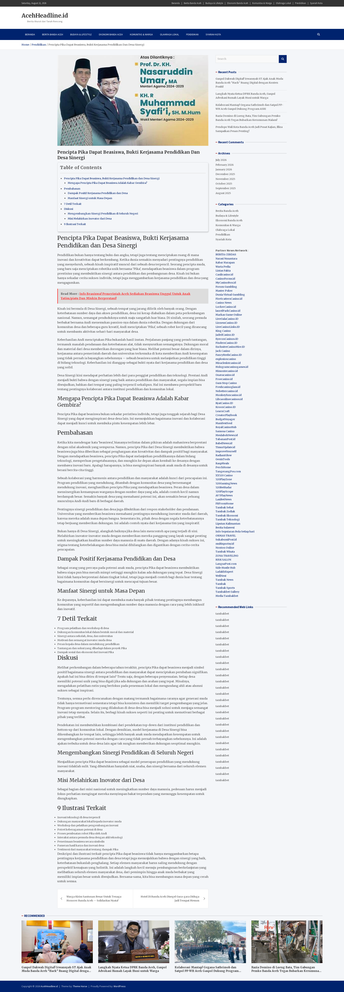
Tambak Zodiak (225, 511)
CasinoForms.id (225, 278)
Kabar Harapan (225, 262)
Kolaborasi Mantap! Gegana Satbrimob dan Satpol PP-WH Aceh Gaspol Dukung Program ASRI (207, 971)
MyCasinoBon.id (226, 282)
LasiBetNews (223, 499)
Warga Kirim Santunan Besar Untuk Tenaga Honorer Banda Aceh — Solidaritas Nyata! (93, 898)
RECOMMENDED (34, 916)
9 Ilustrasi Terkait (75, 224)
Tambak (221, 583)
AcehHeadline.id (45, 15)
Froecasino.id (224, 379)
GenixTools (223, 459)
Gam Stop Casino (226, 383)
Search (283, 59)
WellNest (221, 575)
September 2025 (226, 188)
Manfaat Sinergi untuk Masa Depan (90, 198)
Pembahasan (72, 188)
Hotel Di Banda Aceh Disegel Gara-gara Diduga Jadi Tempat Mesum (170, 898)
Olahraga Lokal (283, 3)
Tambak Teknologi (228, 519)
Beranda (176, 3)
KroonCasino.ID (226, 407)
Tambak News (224, 579)
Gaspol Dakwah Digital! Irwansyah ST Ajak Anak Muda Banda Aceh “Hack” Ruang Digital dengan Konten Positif (249, 82)
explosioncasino (226, 359)
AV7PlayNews (224, 495)
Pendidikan (300, 3)
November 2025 (225, 179)
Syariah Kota (316, 3)
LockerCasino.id (226, 306)
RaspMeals (222, 463)
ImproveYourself (226, 451)
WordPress (120, 986)
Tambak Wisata (225, 551)
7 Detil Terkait (72, 204)
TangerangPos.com (228, 471)
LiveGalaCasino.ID (227, 318)
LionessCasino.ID (226, 322)
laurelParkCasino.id (228, 310)
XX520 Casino (224, 475)
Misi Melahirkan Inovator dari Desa (90, 218)
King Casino (223, 330)
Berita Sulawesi (225, 527)
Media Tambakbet (227, 595)
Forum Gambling (226, 286)
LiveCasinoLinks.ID (228, 327)
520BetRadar (224, 487)
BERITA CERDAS (226, 254)
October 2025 (224, 183)
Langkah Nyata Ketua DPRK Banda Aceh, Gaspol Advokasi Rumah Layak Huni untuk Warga (132, 969)
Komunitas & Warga (262, 3)
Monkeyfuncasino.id (229, 395)
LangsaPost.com (226, 563)
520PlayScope (224, 491)
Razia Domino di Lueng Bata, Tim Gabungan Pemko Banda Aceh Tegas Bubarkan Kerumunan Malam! (286, 971)
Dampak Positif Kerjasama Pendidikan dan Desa (98, 193)
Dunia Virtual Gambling (230, 294)
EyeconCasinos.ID (227, 339)
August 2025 (223, 193)
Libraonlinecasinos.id (229, 399)
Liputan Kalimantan (228, 523)
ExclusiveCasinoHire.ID (230, 346)
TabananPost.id (225, 439)
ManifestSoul (224, 423)
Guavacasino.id (225, 375)
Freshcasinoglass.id (228, 387)
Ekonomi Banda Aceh (237, 3)
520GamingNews (226, 483)
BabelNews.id (224, 443)
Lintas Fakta (223, 270)
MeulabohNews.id (227, 435)
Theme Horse (80, 986)
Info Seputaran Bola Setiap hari (235, 531)
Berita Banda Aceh (192, 3)
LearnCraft (223, 411)
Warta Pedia (223, 266)
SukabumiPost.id (226, 539)
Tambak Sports (225, 587)
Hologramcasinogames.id (232, 367)
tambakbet (222, 613)
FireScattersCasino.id (229, 298)
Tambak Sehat (224, 507)
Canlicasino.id (224, 274)
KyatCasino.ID (224, 403)
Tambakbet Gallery (227, 591)
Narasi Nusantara (226, 258)
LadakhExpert (224, 571)
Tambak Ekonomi (227, 515)
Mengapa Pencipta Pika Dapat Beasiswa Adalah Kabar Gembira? (107, 183)
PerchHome (223, 467)
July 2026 (221, 160)
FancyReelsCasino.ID (229, 354)
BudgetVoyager (225, 419)
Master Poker (224, 290)
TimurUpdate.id (225, 447)
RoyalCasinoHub (226, 427)
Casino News (223, 302)
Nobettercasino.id (227, 391)
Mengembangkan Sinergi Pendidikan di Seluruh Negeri (103, 213)
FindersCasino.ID (226, 342)
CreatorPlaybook (226, 415)
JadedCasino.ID (225, 334)
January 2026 (224, 169)
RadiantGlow (224, 455)
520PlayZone (224, 479)
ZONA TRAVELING (227, 555)
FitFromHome (224, 503)
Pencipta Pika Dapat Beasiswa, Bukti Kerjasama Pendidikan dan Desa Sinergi (111, 178)
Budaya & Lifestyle (214, 3)
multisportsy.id (225, 543)
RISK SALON (223, 559)
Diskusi (68, 209)
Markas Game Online (229, 314)
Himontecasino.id (227, 371)
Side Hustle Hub (225, 567)
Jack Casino (223, 351)
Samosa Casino (225, 431)
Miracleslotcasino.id (228, 363)
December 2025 (225, 174)
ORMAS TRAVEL (226, 535)
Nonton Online (225, 547)
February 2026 (225, 164)
